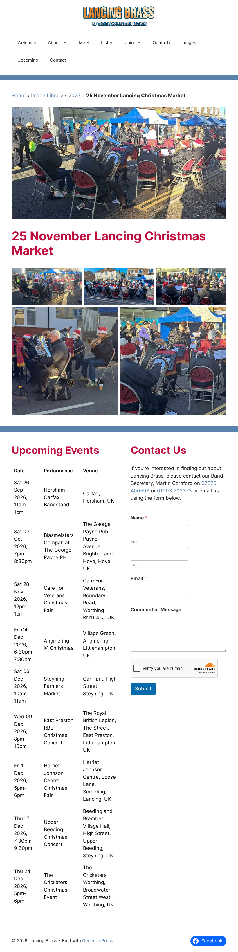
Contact (58, 60)
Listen (107, 42)
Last (135, 564)
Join (129, 42)
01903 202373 (174, 491)
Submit (143, 689)
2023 (74, 95)
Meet (84, 42)
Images (188, 42)
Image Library (47, 95)
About (54, 42)
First (135, 541)
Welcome (26, 42)
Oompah (161, 42)
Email (138, 578)
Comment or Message (156, 609)
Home (19, 95)
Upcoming (27, 60)
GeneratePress (97, 940)
